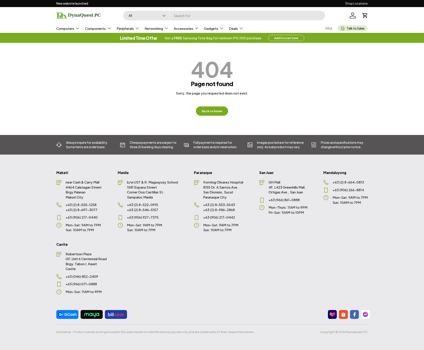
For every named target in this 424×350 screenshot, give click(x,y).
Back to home (212, 111)
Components (95, 28)
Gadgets (211, 28)
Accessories (183, 28)
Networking (154, 28)
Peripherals (125, 28)
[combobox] (224, 15)
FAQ (328, 28)
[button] (365, 15)
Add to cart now (286, 38)
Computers (65, 28)
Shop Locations (356, 3)
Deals (233, 28)
